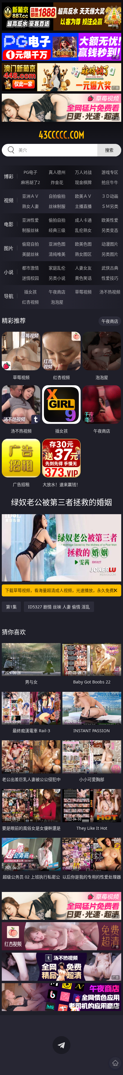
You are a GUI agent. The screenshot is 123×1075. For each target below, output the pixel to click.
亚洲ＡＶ (30, 196)
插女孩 (30, 292)
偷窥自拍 (30, 244)
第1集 (11, 607)
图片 (8, 248)
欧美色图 (83, 244)
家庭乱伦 (57, 268)
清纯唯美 (57, 254)
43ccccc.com (61, 135)
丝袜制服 (57, 206)
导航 (8, 296)
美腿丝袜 (30, 254)
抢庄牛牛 (110, 182)
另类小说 (57, 278)
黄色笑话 (83, 278)
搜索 (109, 150)
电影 (8, 224)
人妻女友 (83, 268)
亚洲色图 (57, 244)
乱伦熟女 (83, 230)
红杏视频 (30, 302)
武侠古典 (110, 268)
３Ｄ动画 (110, 196)
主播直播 (83, 206)
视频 (8, 200)
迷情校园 (30, 278)
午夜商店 (57, 292)
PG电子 (30, 172)
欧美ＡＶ (83, 196)
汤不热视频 (109, 292)
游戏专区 (110, 172)
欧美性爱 (110, 220)
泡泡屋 (57, 302)
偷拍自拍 (57, 220)
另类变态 (110, 230)
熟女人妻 (30, 206)
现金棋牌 (83, 182)
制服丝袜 (30, 230)
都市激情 (30, 268)
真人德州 (57, 172)
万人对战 (83, 172)
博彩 (8, 176)
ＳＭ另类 (110, 206)
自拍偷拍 (57, 196)
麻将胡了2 (30, 182)
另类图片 (110, 254)
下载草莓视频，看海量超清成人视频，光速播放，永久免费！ (61, 590)
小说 (8, 272)
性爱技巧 (110, 278)
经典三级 (57, 230)
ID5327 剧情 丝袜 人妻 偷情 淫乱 (59, 607)
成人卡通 (83, 220)
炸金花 (57, 182)
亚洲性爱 (30, 220)
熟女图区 (83, 254)
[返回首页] (115, 1063)
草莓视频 (83, 292)
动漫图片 (110, 244)
